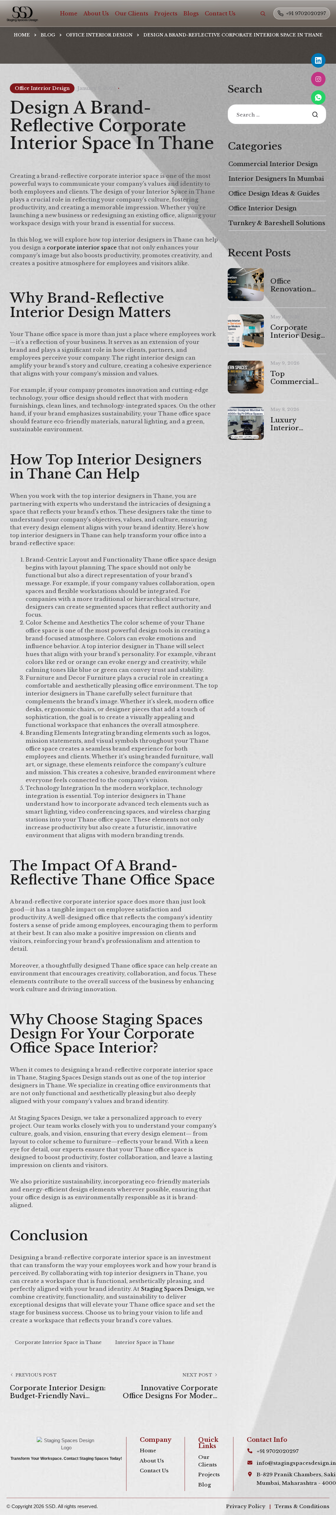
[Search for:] (277, 115)
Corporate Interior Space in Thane (58, 1342)
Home (68, 13)
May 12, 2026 (286, 270)
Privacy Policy (245, 1506)
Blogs (191, 13)
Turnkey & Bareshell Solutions (276, 223)
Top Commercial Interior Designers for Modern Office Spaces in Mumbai (295, 378)
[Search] (263, 13)
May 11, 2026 (285, 317)
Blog (48, 35)
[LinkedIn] (318, 60)
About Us (96, 13)
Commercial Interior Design (273, 164)
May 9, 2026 (285, 363)
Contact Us (220, 13)
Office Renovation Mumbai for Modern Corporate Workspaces (292, 285)
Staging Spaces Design (172, 1289)
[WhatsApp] (318, 97)
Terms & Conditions (302, 1506)
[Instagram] (318, 79)
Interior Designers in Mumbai (276, 178)
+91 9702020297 (306, 13)
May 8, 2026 (284, 409)
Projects (166, 13)
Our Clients (131, 13)
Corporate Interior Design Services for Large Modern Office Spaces (298, 331)
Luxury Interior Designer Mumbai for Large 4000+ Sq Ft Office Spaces (298, 424)
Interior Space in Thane (145, 1342)
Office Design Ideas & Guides (274, 193)
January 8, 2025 (96, 88)
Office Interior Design (99, 35)
